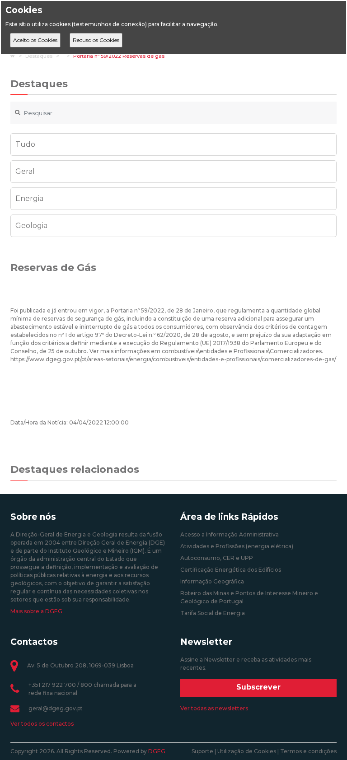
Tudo (25, 144)
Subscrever (258, 687)
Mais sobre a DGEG (36, 611)
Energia (29, 198)
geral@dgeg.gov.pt (55, 708)
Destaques (38, 56)
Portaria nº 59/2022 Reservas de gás (118, 56)
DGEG (156, 751)
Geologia (31, 225)
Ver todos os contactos (42, 723)
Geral (25, 171)
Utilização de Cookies (246, 751)
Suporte (202, 751)
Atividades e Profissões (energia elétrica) (236, 546)
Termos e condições (308, 751)
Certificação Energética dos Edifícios (230, 569)
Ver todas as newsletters (214, 708)
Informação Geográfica (212, 581)
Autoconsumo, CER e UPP (216, 558)
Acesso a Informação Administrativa (229, 534)
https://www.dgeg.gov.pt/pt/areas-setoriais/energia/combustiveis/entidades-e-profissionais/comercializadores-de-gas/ (173, 359)
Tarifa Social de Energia (212, 613)
